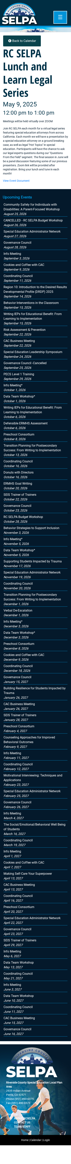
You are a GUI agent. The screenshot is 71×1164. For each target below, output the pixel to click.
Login (46, 1140)
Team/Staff (22, 1126)
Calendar (35, 1140)
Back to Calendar (23, 41)
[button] (32, 209)
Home (24, 1140)
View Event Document (16, 180)
